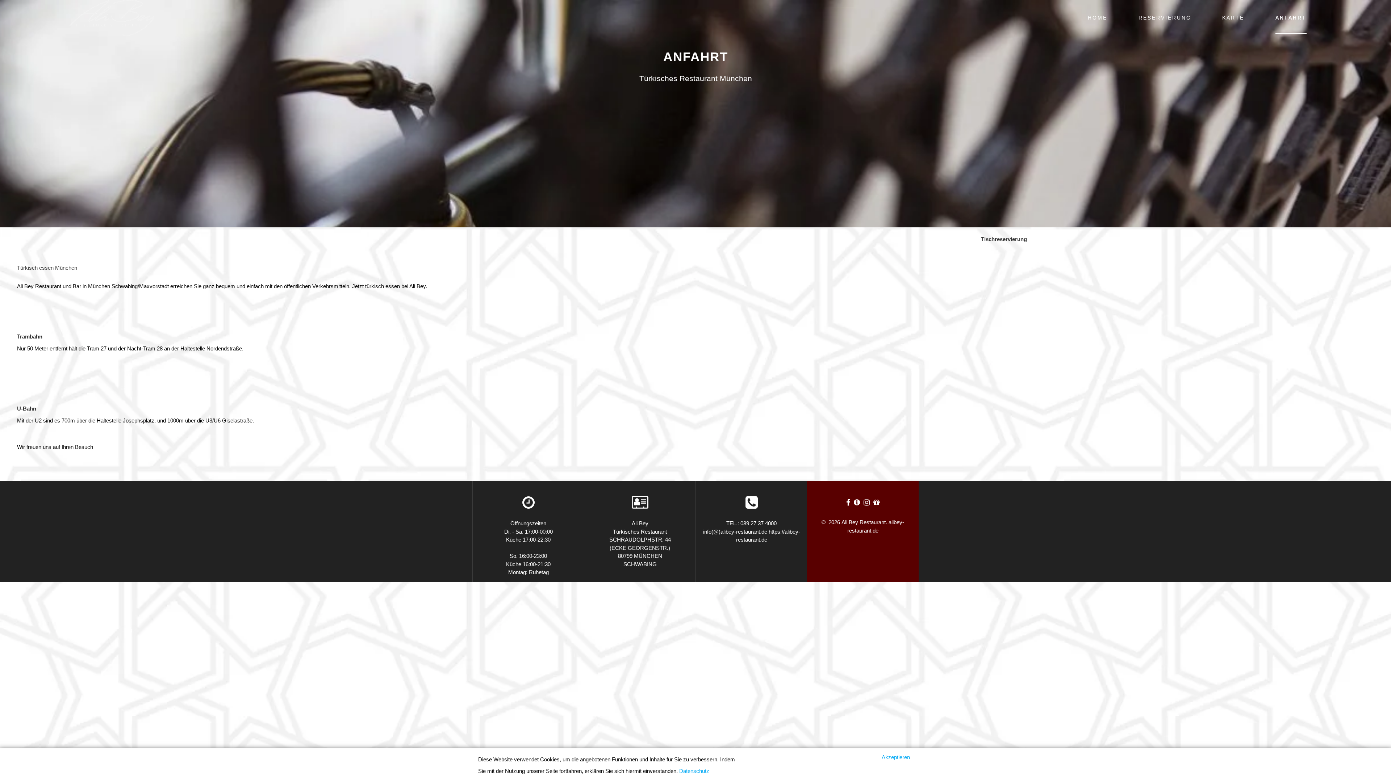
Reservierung (1165, 18)
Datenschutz (694, 771)
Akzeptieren (896, 757)
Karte (1233, 18)
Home (1097, 18)
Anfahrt (1291, 18)
